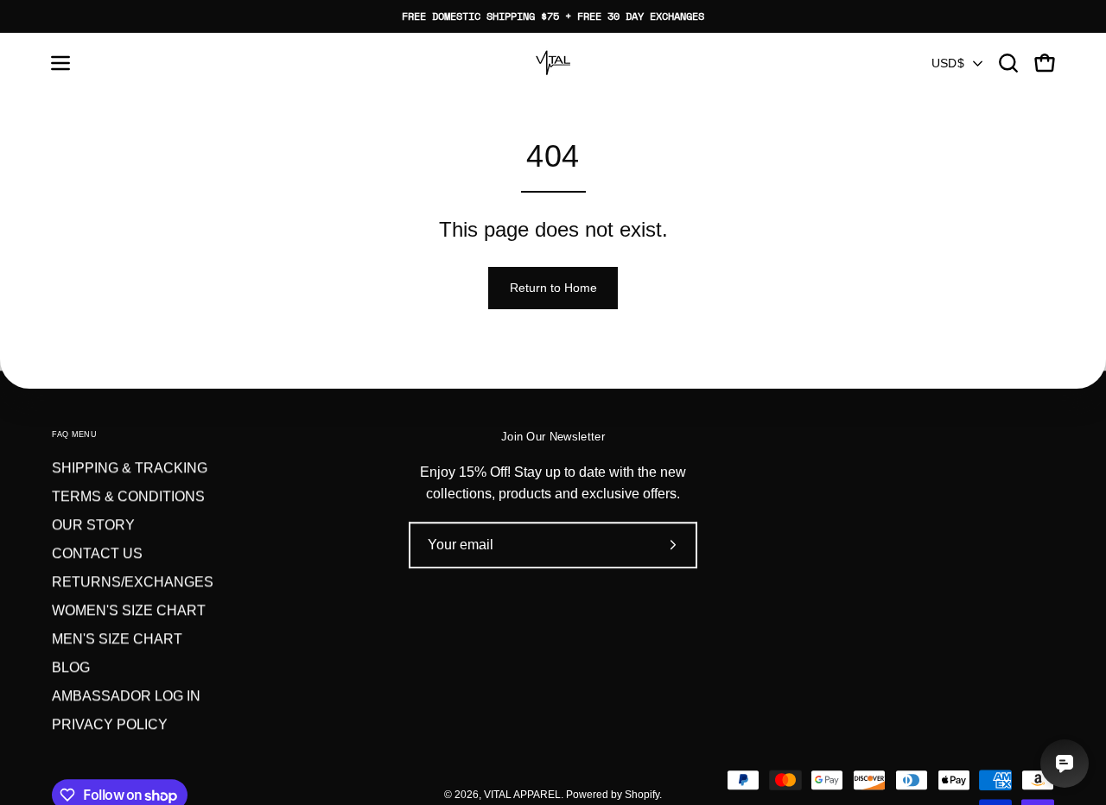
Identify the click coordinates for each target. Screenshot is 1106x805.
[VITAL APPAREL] (553, 63)
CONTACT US (97, 553)
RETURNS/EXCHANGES (132, 581)
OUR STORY (93, 524)
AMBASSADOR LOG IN (126, 695)
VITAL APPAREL (522, 795)
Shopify (642, 795)
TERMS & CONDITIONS (128, 496)
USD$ (947, 63)
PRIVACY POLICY (110, 724)
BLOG (71, 667)
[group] (553, 16)
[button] (1008, 63)
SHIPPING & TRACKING (129, 467)
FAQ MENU (74, 434)
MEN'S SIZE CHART (117, 638)
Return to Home (553, 288)
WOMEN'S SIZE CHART (129, 610)
